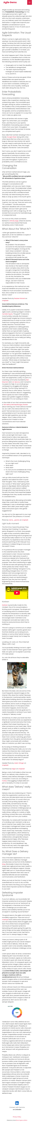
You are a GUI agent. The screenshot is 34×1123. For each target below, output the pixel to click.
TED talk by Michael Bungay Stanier (15, 405)
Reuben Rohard (19, 298)
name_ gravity (14, 520)
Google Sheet (11, 137)
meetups (5, 920)
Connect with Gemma (17, 1108)
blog (3, 864)
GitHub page (13, 221)
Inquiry (10, 314)
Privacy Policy (17, 1117)
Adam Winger (19, 763)
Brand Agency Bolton (21, 1120)
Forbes (4, 781)
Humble (5, 314)
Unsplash (5, 301)
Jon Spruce (16, 382)
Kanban (4, 605)
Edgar (14, 769)
